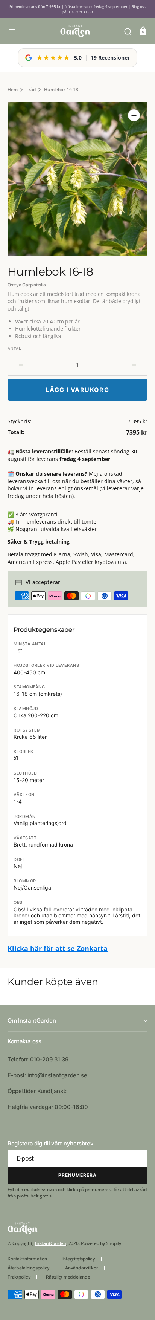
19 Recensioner (110, 57)
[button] (12, 31)
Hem (12, 90)
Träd (30, 90)
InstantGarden (50, 1243)
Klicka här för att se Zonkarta (58, 948)
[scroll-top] (139, 1303)
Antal (14, 348)
